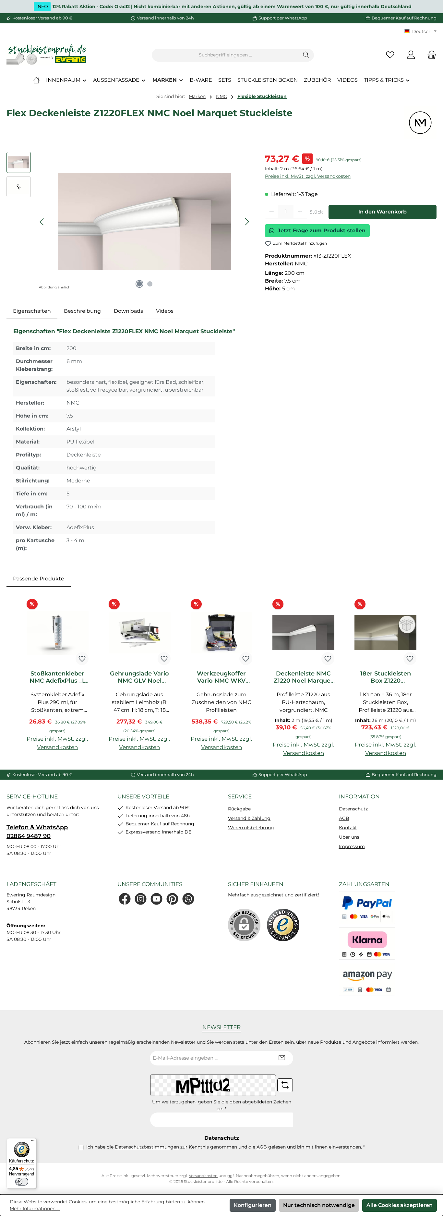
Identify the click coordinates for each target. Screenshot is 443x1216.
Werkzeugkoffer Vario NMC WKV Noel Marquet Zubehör (221, 677)
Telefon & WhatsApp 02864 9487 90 (37, 832)
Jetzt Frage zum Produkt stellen (321, 230)
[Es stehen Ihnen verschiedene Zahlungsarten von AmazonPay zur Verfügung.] (367, 979)
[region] (129, 221)
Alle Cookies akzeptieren (399, 1205)
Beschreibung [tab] (82, 311)
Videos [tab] (165, 311)
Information (359, 796)
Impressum (352, 846)
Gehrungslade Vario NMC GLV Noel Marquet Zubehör (139, 677)
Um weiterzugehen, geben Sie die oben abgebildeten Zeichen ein (221, 1105)
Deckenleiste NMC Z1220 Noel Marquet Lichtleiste (303, 677)
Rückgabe (239, 809)
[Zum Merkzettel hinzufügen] (82, 658)
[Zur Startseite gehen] (47, 55)
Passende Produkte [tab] (38, 579)
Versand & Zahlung (249, 818)
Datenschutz (353, 809)
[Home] (36, 80)
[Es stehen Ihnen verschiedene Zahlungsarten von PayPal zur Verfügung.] (367, 908)
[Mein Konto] (411, 55)
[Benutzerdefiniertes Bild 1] (283, 925)
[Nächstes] (247, 221)
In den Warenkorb (382, 212)
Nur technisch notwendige (319, 1205)
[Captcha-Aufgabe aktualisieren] (285, 1085)
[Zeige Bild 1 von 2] (139, 283)
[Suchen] (306, 55)
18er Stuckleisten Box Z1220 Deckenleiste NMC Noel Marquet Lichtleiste (385, 677)
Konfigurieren (252, 1205)
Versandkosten (203, 1175)
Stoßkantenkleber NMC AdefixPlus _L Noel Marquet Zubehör (58, 677)
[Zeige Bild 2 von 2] (149, 283)
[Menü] (33, 1142)
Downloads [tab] (128, 311)
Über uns (349, 837)
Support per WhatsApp (282, 17)
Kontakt (348, 828)
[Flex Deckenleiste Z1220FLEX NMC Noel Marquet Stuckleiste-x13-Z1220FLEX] (144, 221)
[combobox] (225, 55)
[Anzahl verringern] (271, 212)
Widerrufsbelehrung (251, 828)
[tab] (31, 311)
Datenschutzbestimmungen (147, 1147)
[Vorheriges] (42, 221)
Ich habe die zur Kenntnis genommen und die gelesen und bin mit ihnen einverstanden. (225, 1147)
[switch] (21, 1182)
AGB (344, 818)
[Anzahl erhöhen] (300, 212)
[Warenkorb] (430, 55)
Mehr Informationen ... (35, 1208)
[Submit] (281, 1058)
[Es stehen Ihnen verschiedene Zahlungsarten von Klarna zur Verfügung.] (367, 943)
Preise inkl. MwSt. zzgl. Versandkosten (308, 176)
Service (240, 796)
